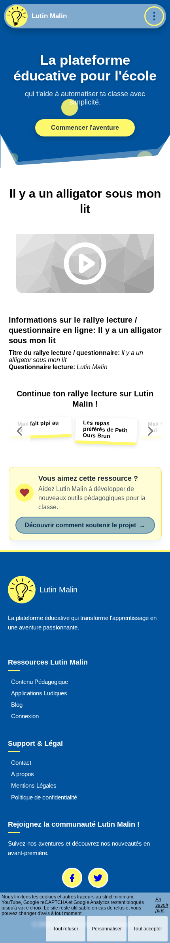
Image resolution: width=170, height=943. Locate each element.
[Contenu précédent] (19, 431)
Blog (17, 704)
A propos (22, 774)
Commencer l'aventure (85, 127)
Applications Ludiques (39, 693)
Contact (21, 762)
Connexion (25, 716)
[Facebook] (72, 878)
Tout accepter (147, 929)
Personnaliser (107, 929)
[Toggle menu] (154, 16)
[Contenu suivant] (150, 431)
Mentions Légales (34, 785)
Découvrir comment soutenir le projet (85, 525)
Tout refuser (65, 929)
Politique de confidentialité (44, 797)
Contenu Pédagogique (39, 681)
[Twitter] (98, 878)
